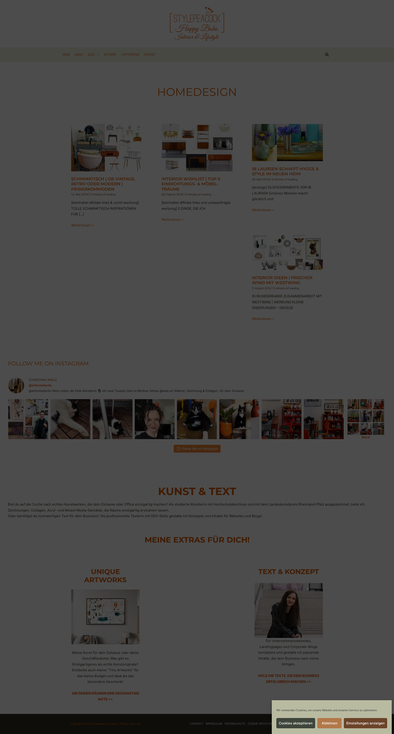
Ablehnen (329, 723)
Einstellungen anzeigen (365, 723)
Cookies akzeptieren (296, 723)
